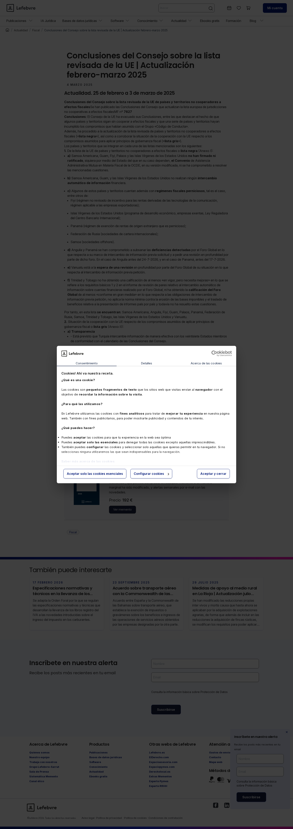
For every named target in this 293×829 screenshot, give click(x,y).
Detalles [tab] (146, 363)
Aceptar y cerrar (213, 474)
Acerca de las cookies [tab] (206, 363)
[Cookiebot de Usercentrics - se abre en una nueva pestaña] (214, 353)
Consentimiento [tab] (86, 363)
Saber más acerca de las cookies (88, 461)
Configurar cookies (149, 474)
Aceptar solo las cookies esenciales (95, 474)
